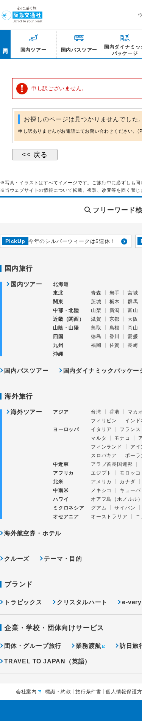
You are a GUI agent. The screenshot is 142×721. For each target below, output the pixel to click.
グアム (98, 507)
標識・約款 (58, 691)
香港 (114, 411)
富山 (133, 310)
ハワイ (61, 499)
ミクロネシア (68, 507)
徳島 (96, 336)
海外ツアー (26, 412)
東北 (58, 292)
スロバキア (104, 455)
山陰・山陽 (66, 327)
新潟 (114, 310)
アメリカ (101, 481)
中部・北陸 (66, 310)
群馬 (133, 301)
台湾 (96, 411)
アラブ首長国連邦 (112, 464)
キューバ (130, 490)
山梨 (96, 310)
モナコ (122, 438)
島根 (114, 327)
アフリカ (63, 472)
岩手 (114, 292)
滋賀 (96, 319)
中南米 (61, 490)
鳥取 (96, 327)
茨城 (96, 301)
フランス (130, 429)
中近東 (61, 464)
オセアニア (66, 516)
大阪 (133, 319)
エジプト (101, 472)
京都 (114, 319)
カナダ (127, 481)
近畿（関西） (68, 319)
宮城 (133, 292)
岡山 (133, 327)
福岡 (96, 345)
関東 (58, 301)
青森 (96, 292)
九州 (58, 345)
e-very (132, 602)
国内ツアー (26, 284)
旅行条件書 (88, 691)
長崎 (133, 345)
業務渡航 (88, 646)
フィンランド (106, 446)
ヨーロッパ (66, 429)
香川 (114, 336)
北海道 (61, 284)
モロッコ (130, 472)
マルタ (98, 438)
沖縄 (58, 353)
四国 (58, 336)
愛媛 (133, 336)
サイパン (124, 507)
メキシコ (101, 490)
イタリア (101, 429)
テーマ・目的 (63, 558)
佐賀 (114, 345)
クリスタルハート (82, 602)
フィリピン (104, 420)
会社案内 (26, 691)
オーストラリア (109, 516)
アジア (61, 412)
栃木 (114, 301)
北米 (58, 481)
